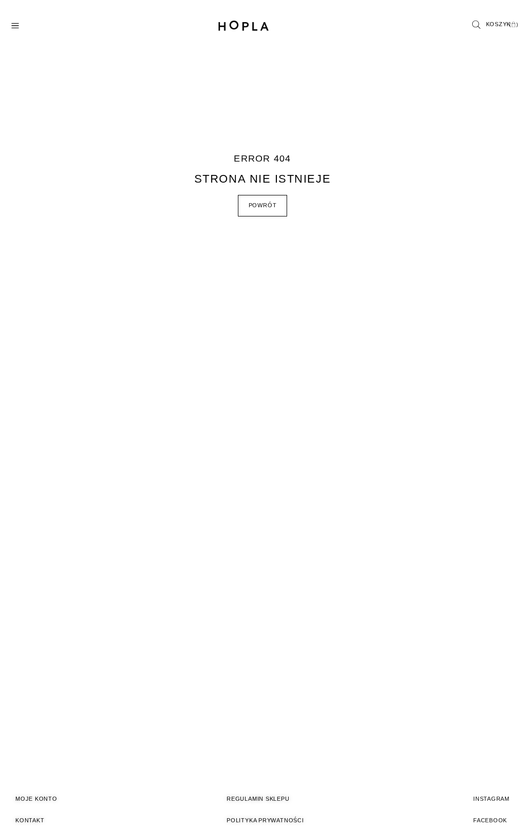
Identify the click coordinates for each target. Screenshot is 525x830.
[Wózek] (502, 24)
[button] (476, 25)
